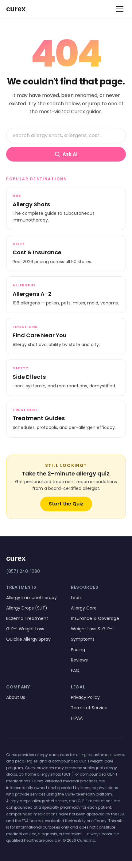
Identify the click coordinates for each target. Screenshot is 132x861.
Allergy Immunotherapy (31, 597)
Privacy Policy (85, 697)
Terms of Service (89, 708)
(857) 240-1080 (23, 571)
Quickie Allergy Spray (28, 639)
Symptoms (83, 639)
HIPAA (77, 718)
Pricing (78, 650)
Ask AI (70, 154)
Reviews (79, 660)
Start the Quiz (66, 503)
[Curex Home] (21, 9)
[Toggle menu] (120, 9)
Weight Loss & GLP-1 (92, 629)
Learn (77, 597)
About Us (15, 697)
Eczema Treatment (27, 618)
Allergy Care (84, 608)
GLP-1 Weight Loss (25, 629)
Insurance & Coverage (95, 618)
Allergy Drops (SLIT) (26, 608)
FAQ (75, 670)
